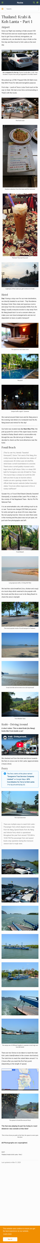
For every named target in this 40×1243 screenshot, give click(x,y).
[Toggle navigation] (2, 2)
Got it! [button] (10, 1239)
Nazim (20, 2)
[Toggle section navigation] (2, 9)
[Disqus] (20, 1193)
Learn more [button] (7, 1234)
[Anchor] (11, 27)
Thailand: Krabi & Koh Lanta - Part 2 (12, 1154)
